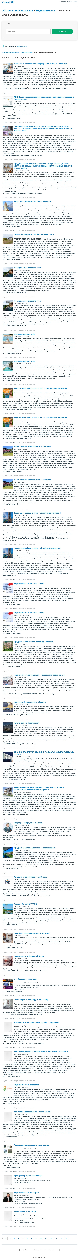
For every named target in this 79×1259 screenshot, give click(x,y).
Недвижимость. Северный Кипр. (29, 956)
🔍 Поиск (62, 31)
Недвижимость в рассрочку (26, 1085)
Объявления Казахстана (17, 10)
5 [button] (18, 1238)
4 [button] (14, 1238)
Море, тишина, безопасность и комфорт (32, 447)
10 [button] (41, 1238)
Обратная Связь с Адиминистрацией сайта (46, 1249)
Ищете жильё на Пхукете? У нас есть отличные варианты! (40, 388)
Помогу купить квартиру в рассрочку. (31, 999)
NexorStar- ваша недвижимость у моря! (32, 933)
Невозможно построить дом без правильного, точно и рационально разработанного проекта (39, 788)
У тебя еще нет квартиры (25, 979)
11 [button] (46, 1238)
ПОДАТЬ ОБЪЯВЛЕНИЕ (69, 2)
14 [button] (61, 1238)
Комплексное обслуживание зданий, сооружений (36, 1022)
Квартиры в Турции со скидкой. (28, 823)
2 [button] (5, 1238)
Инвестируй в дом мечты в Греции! (30, 702)
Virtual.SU (8, 2)
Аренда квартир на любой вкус (28, 1176)
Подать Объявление (26, 1249)
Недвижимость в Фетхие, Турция (29, 583)
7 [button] (27, 1238)
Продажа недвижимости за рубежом (30, 877)
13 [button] (56, 1238)
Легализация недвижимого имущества (31, 1145)
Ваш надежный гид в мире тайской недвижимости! (37, 513)
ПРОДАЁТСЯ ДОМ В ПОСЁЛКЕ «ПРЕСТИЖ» (34, 234)
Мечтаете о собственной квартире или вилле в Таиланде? (40, 64)
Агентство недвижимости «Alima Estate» (32, 1112)
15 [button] (66, 1238)
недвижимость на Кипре (25, 1211)
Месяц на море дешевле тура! (27, 268)
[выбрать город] (22, 46)
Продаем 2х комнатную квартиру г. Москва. (34, 642)
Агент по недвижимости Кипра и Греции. (32, 201)
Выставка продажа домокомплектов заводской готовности (41, 1052)
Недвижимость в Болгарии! (26, 1193)
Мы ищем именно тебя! (24, 334)
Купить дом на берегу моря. (27, 723)
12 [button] (51, 1238)
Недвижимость (45, 10)
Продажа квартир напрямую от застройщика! (35, 848)
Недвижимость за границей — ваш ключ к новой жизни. (39, 675)
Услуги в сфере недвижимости (24, 93)
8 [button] (31, 1238)
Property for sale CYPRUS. (25, 904)
